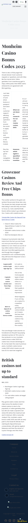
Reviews (14, 460)
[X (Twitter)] (14, 520)
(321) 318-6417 (14, 491)
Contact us (14, 469)
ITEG (14, 515)
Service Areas (14, 456)
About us (14, 452)
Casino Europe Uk (7, 435)
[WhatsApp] (25, 2)
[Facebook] (13, 2)
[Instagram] (16, 2)
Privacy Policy (14, 479)
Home (14, 448)
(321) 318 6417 (17, 6)
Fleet (14, 464)
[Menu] (25, 6)
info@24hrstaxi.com (16, 496)
